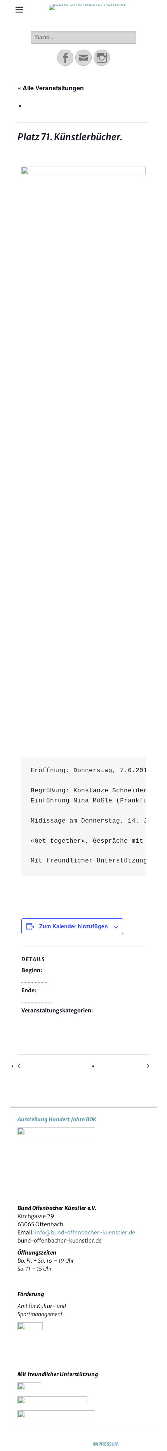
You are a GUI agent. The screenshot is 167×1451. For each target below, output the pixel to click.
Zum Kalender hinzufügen (73, 926)
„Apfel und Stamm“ (44, 1066)
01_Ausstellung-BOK (49, 1020)
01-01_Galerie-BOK (107, 1020)
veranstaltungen (43, 1028)
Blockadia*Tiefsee (124, 1066)
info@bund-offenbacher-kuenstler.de (85, 1232)
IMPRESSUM (105, 1444)
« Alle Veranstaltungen (50, 87)
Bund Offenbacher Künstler (87, 19)
